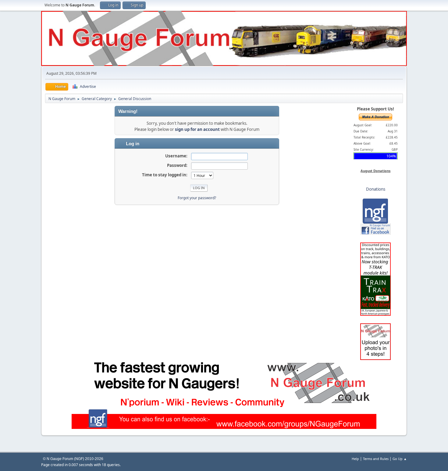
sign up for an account (197, 129)
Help (355, 458)
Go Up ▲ (400, 458)
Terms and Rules (376, 458)
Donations (375, 189)
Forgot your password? (197, 197)
